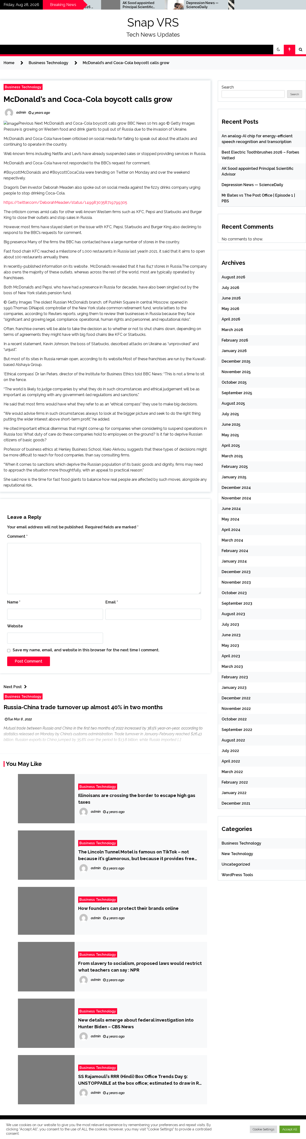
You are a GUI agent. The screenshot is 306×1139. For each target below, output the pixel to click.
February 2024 (235, 550)
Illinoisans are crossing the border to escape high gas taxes (136, 799)
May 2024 (230, 519)
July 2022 (230, 750)
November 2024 (236, 498)
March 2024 (232, 540)
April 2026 (231, 319)
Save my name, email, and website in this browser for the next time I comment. (86, 650)
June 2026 (231, 298)
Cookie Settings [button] (263, 1129)
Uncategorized (236, 864)
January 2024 (234, 561)
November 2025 (236, 372)
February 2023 (235, 677)
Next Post (13, 687)
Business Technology (23, 87)
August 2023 (233, 614)
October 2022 (234, 719)
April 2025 (231, 445)
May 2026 (230, 308)
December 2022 (236, 698)
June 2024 (231, 508)
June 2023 (231, 635)
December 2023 (236, 572)
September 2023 (237, 603)
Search (228, 87)
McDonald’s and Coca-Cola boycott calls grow (88, 99)
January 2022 (234, 793)
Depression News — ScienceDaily (185, 5)
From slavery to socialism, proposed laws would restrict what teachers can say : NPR (140, 967)
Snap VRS (153, 22)
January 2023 (234, 687)
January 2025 (234, 477)
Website (15, 626)
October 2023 (234, 593)
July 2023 (230, 624)
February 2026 (235, 340)
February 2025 (235, 466)
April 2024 (231, 529)
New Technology (237, 853)
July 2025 (230, 414)
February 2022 (235, 782)
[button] (278, 49)
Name (13, 602)
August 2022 (233, 740)
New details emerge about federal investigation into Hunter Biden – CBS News (136, 1023)
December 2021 (236, 803)
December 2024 (236, 487)
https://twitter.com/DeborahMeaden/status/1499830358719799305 (65, 202)
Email (111, 602)
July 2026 (230, 287)
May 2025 (230, 435)
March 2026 (232, 329)
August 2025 (233, 403)
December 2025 (236, 361)
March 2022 (232, 771)
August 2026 (233, 277)
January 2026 (234, 350)
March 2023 (232, 666)
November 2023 (236, 582)
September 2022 (237, 729)
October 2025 (234, 382)
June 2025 (231, 424)
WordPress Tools (237, 875)
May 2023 (230, 645)
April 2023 (231, 656)
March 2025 (232, 456)
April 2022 (231, 761)
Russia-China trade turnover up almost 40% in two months (83, 707)
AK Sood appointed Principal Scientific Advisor (121, 5)
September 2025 (237, 393)
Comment (17, 536)
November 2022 (236, 708)
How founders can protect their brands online (128, 908)
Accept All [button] (289, 1129)
